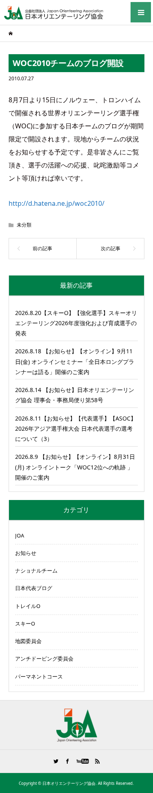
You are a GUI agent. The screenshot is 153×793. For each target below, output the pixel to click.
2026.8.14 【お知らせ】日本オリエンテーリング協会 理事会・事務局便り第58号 (74, 395)
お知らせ (25, 553)
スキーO (25, 623)
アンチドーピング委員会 (44, 658)
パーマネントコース (39, 676)
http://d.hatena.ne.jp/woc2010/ (56, 203)
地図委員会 (28, 641)
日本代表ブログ (33, 588)
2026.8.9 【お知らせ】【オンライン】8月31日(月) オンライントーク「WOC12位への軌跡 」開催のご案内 (75, 467)
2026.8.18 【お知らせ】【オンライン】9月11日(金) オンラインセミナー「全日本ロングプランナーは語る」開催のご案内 (74, 361)
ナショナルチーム (36, 570)
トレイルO (27, 606)
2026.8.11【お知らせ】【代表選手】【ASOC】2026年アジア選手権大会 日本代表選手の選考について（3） (75, 428)
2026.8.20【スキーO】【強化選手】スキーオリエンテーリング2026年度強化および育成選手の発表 (76, 323)
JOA (19, 535)
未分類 (24, 224)
